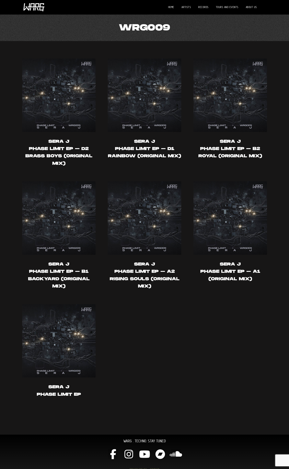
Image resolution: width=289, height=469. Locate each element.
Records (203, 7)
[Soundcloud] (176, 454)
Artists (186, 7)
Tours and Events (227, 7)
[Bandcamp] (160, 454)
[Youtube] (144, 454)
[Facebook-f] (113, 454)
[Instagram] (129, 454)
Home (171, 7)
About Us (251, 7)
